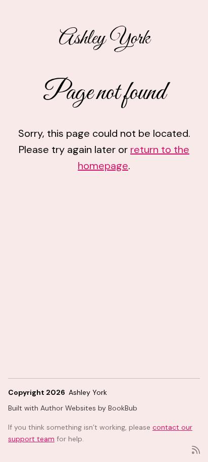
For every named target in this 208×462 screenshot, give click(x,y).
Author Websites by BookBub (88, 408)
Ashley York (104, 38)
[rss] (196, 449)
